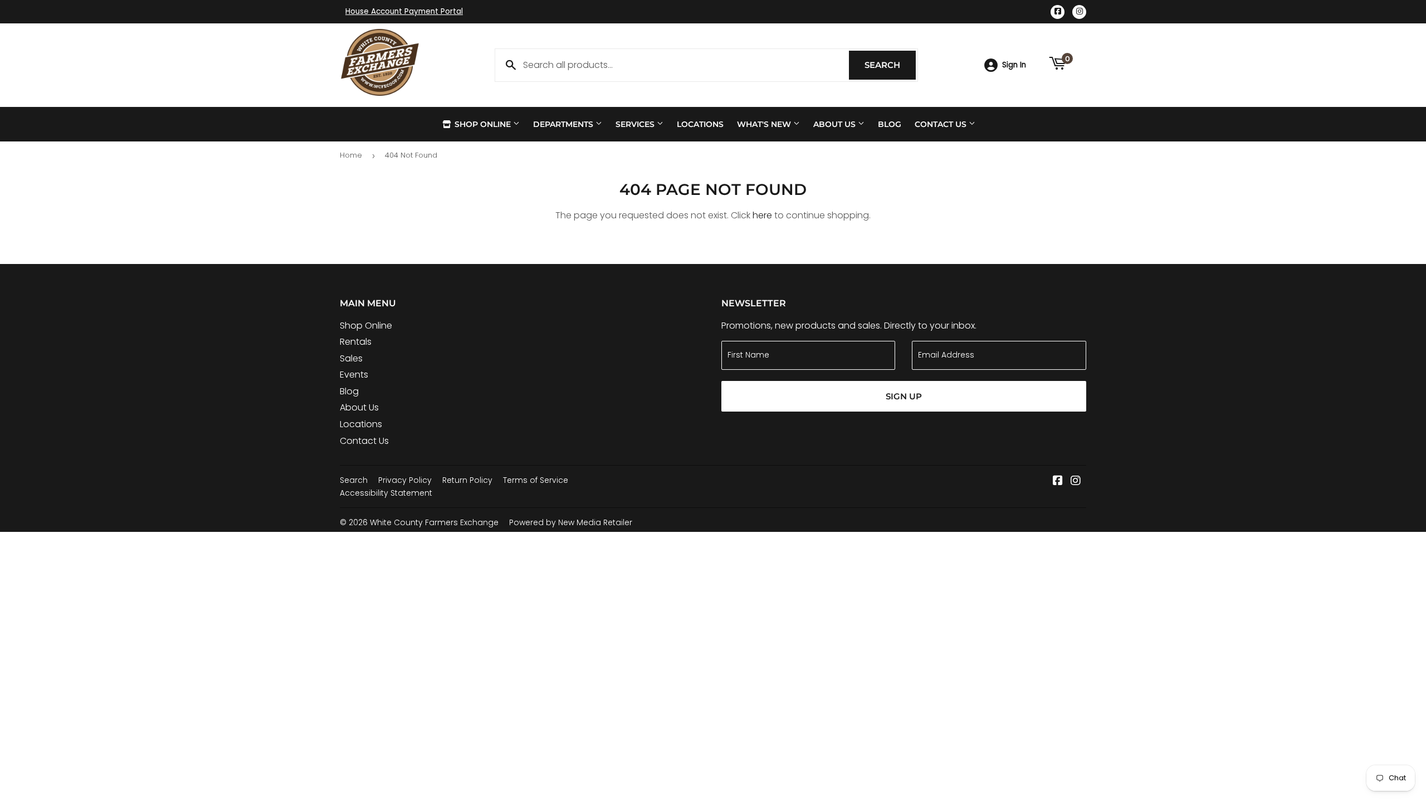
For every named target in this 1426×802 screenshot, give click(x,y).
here (762, 215)
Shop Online (482, 124)
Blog (889, 124)
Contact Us (942, 124)
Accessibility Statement (386, 492)
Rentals (356, 341)
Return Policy (467, 480)
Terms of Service (535, 480)
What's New (765, 124)
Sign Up (904, 396)
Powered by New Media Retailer (570, 522)
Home (351, 155)
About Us (835, 124)
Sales (351, 358)
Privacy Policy (405, 480)
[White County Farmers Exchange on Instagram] (1076, 481)
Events (354, 374)
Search (890, 65)
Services (636, 124)
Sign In (1014, 65)
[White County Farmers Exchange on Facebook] (1058, 481)
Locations (700, 124)
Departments (564, 124)
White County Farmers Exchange (434, 522)
